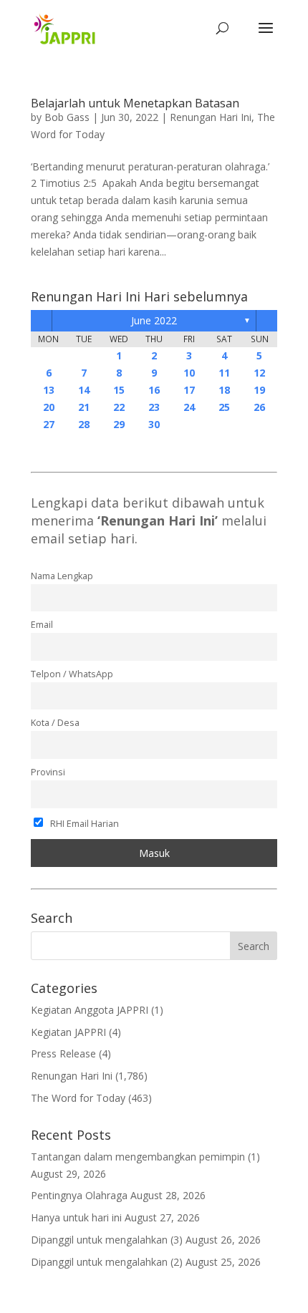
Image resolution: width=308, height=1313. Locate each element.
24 (189, 407)
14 (84, 390)
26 (259, 407)
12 (259, 372)
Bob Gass (67, 117)
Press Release (63, 1053)
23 (154, 407)
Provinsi (48, 772)
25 (224, 407)
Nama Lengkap (62, 576)
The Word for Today (78, 1098)
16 (154, 390)
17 (189, 390)
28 (84, 424)
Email (42, 625)
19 (259, 390)
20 (48, 407)
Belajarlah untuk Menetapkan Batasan (135, 103)
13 (48, 390)
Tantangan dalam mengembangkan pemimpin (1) (145, 1156)
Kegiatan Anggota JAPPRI (89, 1010)
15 (119, 390)
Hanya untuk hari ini (76, 1217)
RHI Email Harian (83, 824)
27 (48, 424)
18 (224, 390)
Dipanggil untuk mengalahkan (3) (107, 1239)
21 (84, 407)
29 (119, 424)
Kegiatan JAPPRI (68, 1032)
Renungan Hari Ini (210, 117)
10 (189, 372)
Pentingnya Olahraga (79, 1195)
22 (119, 407)
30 (154, 424)
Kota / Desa (55, 723)
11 (224, 372)
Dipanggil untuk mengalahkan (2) (107, 1262)
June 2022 (154, 320)
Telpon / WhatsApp (72, 674)
